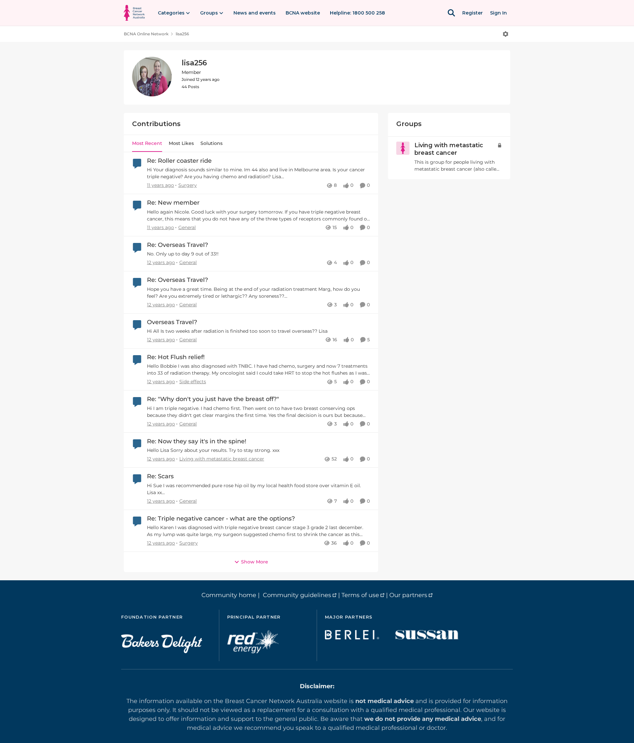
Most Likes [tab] (181, 143)
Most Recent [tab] (147, 143)
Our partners (408, 595)
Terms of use (360, 595)
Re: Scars (160, 476)
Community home (228, 595)
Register (472, 13)
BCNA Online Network (146, 33)
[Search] (451, 13)
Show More (254, 562)
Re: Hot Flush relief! (176, 357)
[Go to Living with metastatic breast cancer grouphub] (402, 148)
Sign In (498, 13)
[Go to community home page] (134, 13)
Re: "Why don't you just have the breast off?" (213, 399)
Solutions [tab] (211, 143)
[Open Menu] (505, 34)
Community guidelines (297, 595)
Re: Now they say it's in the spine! (196, 441)
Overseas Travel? (172, 322)
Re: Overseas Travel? (177, 245)
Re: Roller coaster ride (179, 160)
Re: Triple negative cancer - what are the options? (221, 518)
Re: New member (173, 202)
